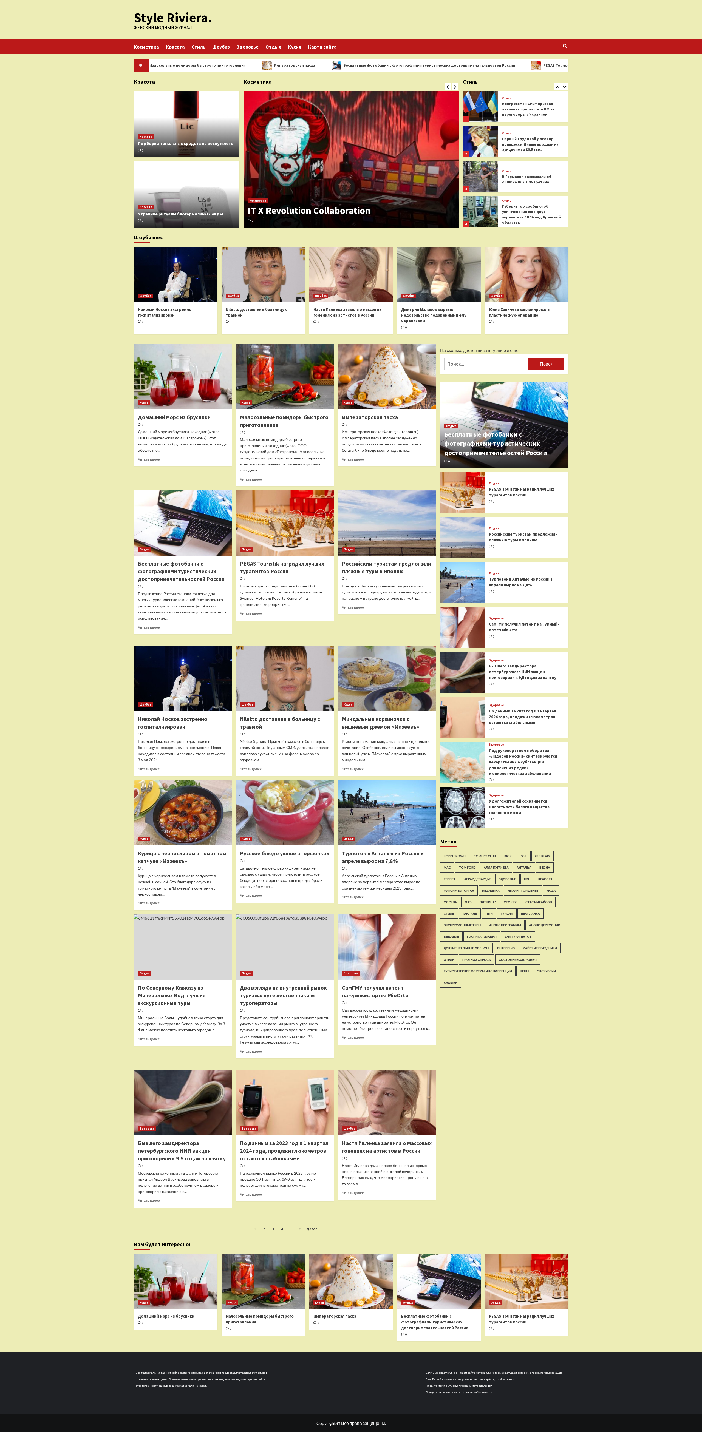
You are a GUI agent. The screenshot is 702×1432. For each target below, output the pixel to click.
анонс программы (505, 925)
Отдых (273, 47)
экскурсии (546, 971)
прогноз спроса (476, 959)
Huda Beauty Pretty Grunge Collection (327, 210)
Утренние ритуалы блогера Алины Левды (180, 214)
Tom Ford (467, 867)
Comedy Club (485, 856)
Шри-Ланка (530, 913)
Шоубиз (221, 47)
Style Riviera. (173, 17)
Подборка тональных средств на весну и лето (186, 143)
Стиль (198, 47)
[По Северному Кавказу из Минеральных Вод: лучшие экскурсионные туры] (183, 947)
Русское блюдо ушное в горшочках (284, 853)
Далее (312, 1228)
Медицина (491, 890)
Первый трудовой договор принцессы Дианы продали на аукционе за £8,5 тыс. (530, 109)
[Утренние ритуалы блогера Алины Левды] (186, 194)
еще (514, 350)
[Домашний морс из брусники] (183, 376)
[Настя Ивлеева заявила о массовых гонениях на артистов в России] (351, 274)
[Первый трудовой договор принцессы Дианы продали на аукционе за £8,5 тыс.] (480, 106)
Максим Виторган (459, 890)
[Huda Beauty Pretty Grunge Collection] (351, 159)
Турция (507, 913)
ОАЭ (468, 902)
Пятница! (488, 902)
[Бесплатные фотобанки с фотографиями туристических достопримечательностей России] (183, 523)
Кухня (294, 47)
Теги (489, 913)
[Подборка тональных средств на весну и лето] (186, 124)
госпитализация (482, 936)
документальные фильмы (466, 948)
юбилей (450, 982)
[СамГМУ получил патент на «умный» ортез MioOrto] (387, 947)
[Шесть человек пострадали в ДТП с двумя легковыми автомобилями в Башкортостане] (480, 211)
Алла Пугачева (496, 867)
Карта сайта (322, 47)
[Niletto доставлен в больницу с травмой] (263, 274)
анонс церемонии (544, 925)
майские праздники (540, 948)
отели (449, 959)
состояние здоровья (518, 959)
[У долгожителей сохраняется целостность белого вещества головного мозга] (462, 807)
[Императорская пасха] (387, 376)
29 (300, 1228)
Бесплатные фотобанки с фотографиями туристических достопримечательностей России (338, 65)
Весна (544, 867)
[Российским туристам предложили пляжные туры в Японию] (387, 523)
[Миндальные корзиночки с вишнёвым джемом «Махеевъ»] (387, 678)
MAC (447, 867)
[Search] (565, 46)
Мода (551, 890)
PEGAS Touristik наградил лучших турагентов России (502, 65)
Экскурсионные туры (462, 925)
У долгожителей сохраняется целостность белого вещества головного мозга (519, 807)
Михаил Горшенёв (523, 890)
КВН (527, 879)
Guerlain (542, 856)
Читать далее (149, 459)
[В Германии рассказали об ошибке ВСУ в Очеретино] (480, 141)
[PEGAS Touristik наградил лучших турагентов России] (285, 523)
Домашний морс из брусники (174, 417)
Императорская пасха (203, 65)
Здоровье (248, 47)
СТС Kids (510, 902)
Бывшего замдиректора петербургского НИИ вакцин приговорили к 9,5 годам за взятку (182, 1151)
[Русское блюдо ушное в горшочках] (285, 812)
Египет (449, 879)
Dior (508, 856)
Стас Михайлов (538, 902)
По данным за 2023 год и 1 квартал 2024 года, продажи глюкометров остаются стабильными (284, 1151)
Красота (175, 47)
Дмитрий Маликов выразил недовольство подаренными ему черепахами (433, 315)
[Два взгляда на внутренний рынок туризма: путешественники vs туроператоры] (285, 947)
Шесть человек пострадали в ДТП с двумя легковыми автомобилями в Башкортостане (529, 214)
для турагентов (518, 936)
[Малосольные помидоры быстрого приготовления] (285, 376)
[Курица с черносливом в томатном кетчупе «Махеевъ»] (183, 812)
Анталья (524, 867)
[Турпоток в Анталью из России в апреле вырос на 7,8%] (387, 812)
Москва (450, 902)
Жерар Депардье (477, 879)
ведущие (451, 936)
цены (524, 971)
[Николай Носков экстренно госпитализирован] (175, 274)
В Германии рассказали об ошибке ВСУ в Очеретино (526, 144)
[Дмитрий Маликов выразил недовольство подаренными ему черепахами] (439, 274)
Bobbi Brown (455, 856)
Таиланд (469, 913)
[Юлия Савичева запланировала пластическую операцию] (526, 274)
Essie (523, 856)
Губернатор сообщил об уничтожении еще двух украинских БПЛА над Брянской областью (531, 179)
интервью (506, 948)
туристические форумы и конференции (478, 971)
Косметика (146, 47)
